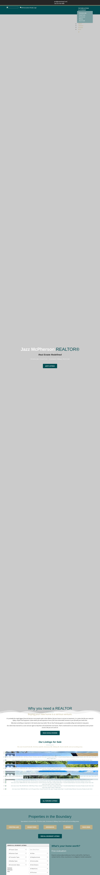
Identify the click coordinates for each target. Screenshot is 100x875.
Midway (81, 19)
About (80, 24)
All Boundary (82, 10)
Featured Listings (83, 8)
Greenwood (82, 17)
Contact (80, 25)
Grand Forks (82, 15)
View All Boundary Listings (50, 836)
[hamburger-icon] (91, 7)
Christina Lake (82, 13)
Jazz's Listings (50, 366)
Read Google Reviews (50, 733)
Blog (79, 29)
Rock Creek (82, 20)
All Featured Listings (50, 801)
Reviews (80, 27)
